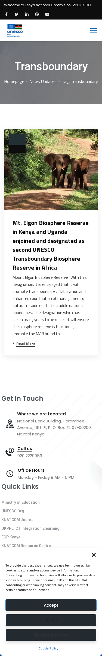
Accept (51, 605)
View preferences (51, 635)
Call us (24, 448)
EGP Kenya (10, 537)
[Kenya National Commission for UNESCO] (14, 30)
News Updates (43, 81)
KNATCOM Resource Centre (26, 546)
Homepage (14, 81)
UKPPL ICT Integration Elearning (30, 528)
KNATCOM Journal (18, 520)
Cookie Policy (48, 648)
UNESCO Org (12, 511)
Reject (51, 620)
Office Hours (31, 470)
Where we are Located (41, 414)
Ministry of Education (20, 502)
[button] (94, 555)
